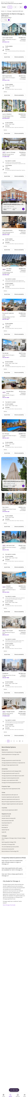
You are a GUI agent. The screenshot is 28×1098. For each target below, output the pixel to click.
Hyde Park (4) (5, 825)
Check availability (19, 57)
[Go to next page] (22, 741)
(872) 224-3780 (5, 80)
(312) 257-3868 (5, 677)
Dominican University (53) (8, 849)
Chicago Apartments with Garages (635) (11, 771)
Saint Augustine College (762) (9, 842)
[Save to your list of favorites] (23, 25)
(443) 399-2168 (5, 511)
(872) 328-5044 (5, 118)
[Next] (25, 7)
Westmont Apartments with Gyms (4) (11, 799)
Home (2, 11)
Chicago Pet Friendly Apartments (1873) (11, 782)
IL (5, 11)
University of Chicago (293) (8, 844)
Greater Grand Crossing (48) (8, 818)
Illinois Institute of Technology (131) (10, 851)
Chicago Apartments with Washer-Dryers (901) (13, 775)
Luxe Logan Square (7, 37)
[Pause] (25, 182)
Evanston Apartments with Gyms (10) (10, 797)
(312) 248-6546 (5, 592)
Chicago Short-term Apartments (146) (11, 788)
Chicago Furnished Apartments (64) (10, 778)
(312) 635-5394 (5, 274)
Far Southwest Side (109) (8, 820)
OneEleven (5, 673)
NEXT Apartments (7, 76)
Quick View (7, 57)
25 (19, 741)
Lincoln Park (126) (6, 816)
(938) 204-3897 (5, 234)
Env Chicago (5, 433)
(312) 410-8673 (5, 438)
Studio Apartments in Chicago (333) (10, 754)
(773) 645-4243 (5, 715)
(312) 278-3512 (5, 549)
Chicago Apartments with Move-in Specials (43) (13, 762)
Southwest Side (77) (7, 822)
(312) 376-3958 (5, 397)
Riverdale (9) (5, 827)
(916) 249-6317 (5, 634)
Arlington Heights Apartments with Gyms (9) (12, 804)
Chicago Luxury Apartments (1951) (10, 780)
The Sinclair (5, 353)
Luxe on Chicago (10, 152)
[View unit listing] (23, 209)
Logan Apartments (7, 230)
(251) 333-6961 (5, 319)
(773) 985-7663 (5, 156)
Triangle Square (10, 711)
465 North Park (10, 545)
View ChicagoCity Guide (9, 905)
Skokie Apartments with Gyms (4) (10, 794)
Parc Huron (5, 507)
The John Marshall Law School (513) (10, 846)
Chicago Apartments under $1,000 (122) (11, 760)
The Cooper (9, 630)
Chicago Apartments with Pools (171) (10, 773)
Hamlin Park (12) (5, 829)
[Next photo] (25, 29)
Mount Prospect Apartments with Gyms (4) (12, 801)
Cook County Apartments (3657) (10, 810)
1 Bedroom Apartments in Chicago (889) (11, 752)
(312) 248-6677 (5, 357)
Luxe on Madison (7, 114)
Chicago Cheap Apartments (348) (10, 765)
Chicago (9, 11)
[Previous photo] (3, 29)
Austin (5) (4, 832)
